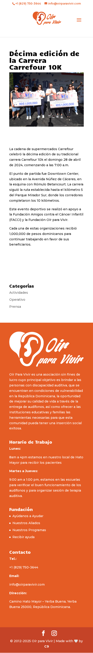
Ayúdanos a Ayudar (27, 516)
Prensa (15, 307)
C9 (46, 646)
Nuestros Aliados (26, 523)
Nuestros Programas (29, 530)
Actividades (18, 293)
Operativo (17, 300)
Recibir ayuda (23, 537)
